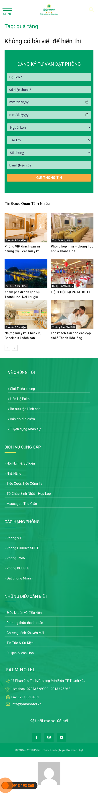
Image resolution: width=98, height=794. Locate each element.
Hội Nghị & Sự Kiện (21, 463)
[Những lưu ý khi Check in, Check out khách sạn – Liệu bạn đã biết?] (26, 314)
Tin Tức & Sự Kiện (20, 643)
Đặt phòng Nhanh (20, 578)
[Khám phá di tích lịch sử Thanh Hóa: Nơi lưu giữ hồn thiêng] (26, 273)
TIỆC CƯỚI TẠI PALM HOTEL (70, 292)
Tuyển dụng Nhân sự (25, 429)
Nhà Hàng (14, 473)
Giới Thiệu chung (22, 389)
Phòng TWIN (16, 558)
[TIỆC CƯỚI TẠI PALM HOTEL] (72, 273)
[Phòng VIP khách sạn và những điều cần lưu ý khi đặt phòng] (26, 227)
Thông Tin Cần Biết (63, 327)
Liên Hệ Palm (20, 399)
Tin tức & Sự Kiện (16, 240)
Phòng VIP (14, 538)
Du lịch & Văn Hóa (16, 286)
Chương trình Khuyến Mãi (25, 633)
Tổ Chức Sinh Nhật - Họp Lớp (29, 494)
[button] (91, 8)
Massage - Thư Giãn (22, 504)
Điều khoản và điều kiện (24, 613)
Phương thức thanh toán (25, 623)
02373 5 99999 (37, 689)
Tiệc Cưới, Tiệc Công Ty (24, 483)
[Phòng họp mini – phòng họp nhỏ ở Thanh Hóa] (72, 227)
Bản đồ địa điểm (22, 419)
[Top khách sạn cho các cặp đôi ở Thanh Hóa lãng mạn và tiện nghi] (72, 314)
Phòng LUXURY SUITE (23, 548)
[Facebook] (36, 737)
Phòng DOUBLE (18, 568)
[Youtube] (61, 737)
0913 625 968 (60, 689)
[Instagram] (49, 737)
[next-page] (15, 348)
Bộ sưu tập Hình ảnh (25, 409)
